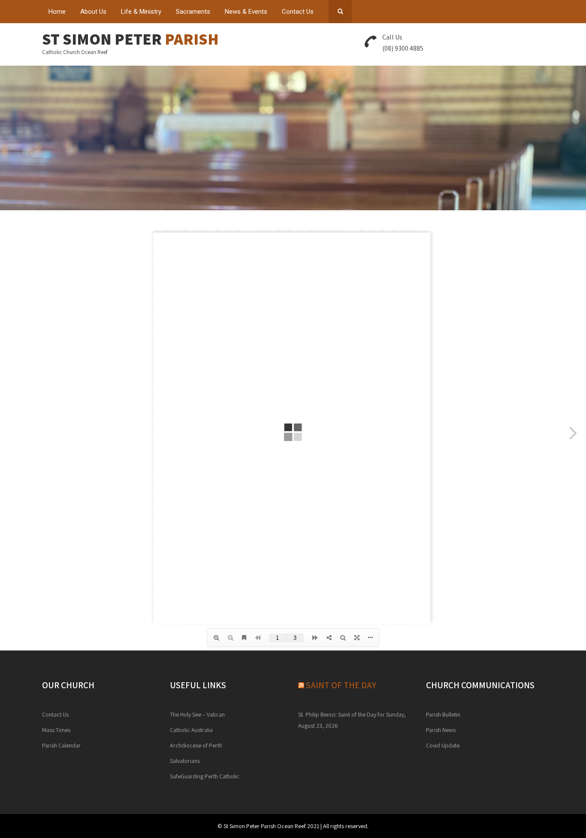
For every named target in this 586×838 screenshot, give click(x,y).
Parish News (441, 730)
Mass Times (56, 730)
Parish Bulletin (443, 714)
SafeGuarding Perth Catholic (204, 776)
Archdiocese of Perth (196, 745)
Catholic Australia (191, 730)
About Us (93, 11)
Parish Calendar (61, 745)
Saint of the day (341, 685)
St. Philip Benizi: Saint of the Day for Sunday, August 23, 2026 (352, 720)
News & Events (246, 11)
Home (57, 11)
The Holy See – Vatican (197, 714)
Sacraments (193, 11)
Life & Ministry (141, 11)
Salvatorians (185, 761)
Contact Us (298, 11)
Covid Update (442, 745)
